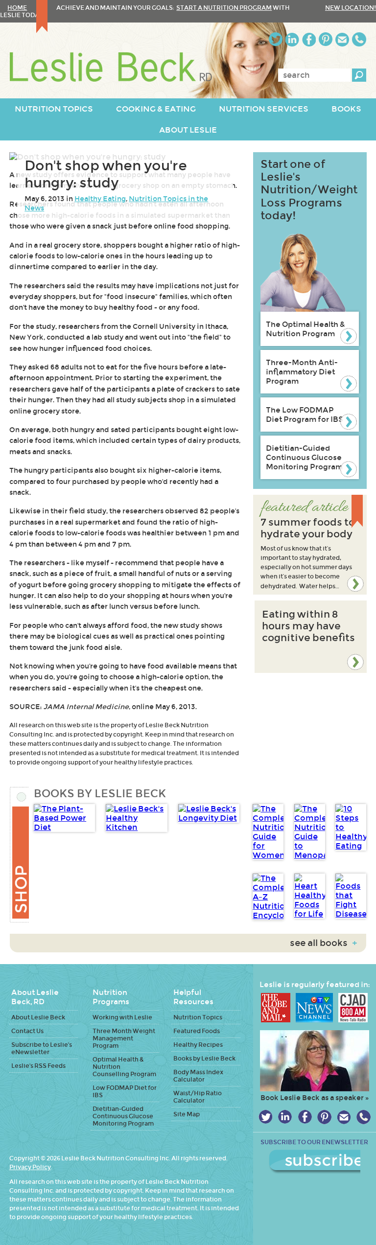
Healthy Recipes (198, 1044)
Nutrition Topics (197, 1017)
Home (17, 7)
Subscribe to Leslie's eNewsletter (41, 1048)
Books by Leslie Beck (204, 1058)
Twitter (275, 39)
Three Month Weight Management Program (124, 1038)
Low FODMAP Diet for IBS (125, 1091)
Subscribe (314, 1162)
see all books (323, 943)
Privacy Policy (30, 1167)
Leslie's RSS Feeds (38, 1065)
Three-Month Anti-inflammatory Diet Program (302, 372)
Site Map (186, 1114)
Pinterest (325, 39)
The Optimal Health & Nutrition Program (305, 329)
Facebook (309, 39)
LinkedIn (292, 39)
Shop (19, 854)
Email (342, 39)
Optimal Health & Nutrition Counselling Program (124, 1067)
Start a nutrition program (224, 7)
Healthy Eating (100, 198)
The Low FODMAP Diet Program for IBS (304, 414)
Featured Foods (196, 1031)
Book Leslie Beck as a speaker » (314, 1097)
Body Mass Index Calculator (198, 1075)
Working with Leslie (122, 1017)
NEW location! (350, 7)
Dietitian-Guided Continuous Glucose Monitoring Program (304, 457)
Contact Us (27, 1031)
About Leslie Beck (38, 1017)
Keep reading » (310, 545)
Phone (359, 39)
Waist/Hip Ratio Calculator (197, 1096)
